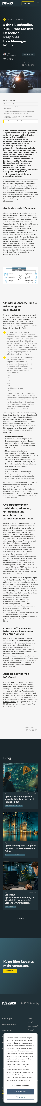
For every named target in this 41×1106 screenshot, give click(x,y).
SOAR (9, 390)
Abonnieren (9, 970)
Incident (27, 3)
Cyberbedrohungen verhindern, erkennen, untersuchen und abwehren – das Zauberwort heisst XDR (19, 112)
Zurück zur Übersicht (15, 19)
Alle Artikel (19, 918)
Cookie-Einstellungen (20, 1085)
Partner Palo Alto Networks (20, 647)
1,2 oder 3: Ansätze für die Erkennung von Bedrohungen (15, 108)
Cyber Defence (26, 54)
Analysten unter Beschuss (11, 103)
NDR (9, 380)
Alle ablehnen (20, 1097)
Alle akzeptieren (20, 1091)
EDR (9, 385)
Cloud (32, 54)
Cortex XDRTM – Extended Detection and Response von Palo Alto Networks (18, 117)
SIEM (9, 375)
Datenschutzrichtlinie (14, 1045)
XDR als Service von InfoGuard (13, 121)
